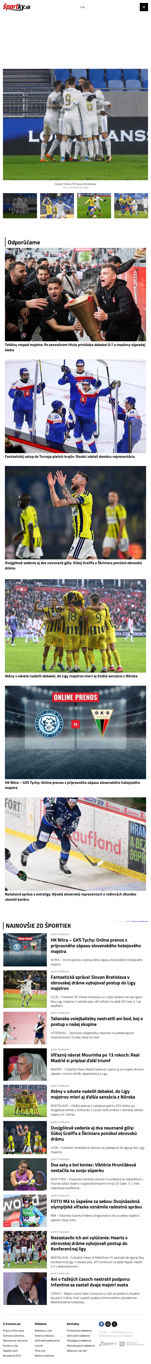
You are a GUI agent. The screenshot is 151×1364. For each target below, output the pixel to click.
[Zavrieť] (144, 7)
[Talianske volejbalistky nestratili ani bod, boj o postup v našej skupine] (25, 1028)
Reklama (40, 1323)
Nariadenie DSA (12, 1355)
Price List (40, 1351)
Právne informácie (13, 1330)
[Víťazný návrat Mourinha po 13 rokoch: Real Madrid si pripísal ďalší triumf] (25, 1064)
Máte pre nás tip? (77, 1351)
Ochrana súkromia (13, 1336)
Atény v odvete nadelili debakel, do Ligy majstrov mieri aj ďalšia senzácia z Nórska (93, 1094)
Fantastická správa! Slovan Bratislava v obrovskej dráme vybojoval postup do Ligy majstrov (93, 982)
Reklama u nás (43, 1330)
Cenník (39, 1345)
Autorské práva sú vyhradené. (116, 1336)
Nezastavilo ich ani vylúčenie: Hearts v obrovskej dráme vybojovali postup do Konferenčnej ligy (89, 1243)
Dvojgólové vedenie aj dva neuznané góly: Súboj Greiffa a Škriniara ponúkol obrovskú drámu (94, 1133)
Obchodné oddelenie (78, 1336)
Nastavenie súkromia (15, 1340)
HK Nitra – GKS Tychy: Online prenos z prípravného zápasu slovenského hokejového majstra (96, 945)
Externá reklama (44, 1336)
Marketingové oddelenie (81, 1345)
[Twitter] (114, 1324)
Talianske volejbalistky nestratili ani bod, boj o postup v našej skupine (97, 1021)
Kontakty (73, 1323)
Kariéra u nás (10, 1345)
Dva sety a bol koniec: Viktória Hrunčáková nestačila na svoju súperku (93, 1167)
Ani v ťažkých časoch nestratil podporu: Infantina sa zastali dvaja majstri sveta (90, 1282)
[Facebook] (101, 1324)
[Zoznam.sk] (109, 1345)
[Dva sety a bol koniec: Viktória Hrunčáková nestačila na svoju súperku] (25, 1174)
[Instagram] (108, 1324)
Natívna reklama (44, 1355)
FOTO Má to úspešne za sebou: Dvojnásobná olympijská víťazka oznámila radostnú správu (96, 1204)
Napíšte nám (10, 1351)
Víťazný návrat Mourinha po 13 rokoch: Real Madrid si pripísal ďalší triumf (95, 1057)
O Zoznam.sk (11, 1323)
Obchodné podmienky (47, 1340)
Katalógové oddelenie (79, 1340)
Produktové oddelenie (79, 1330)
